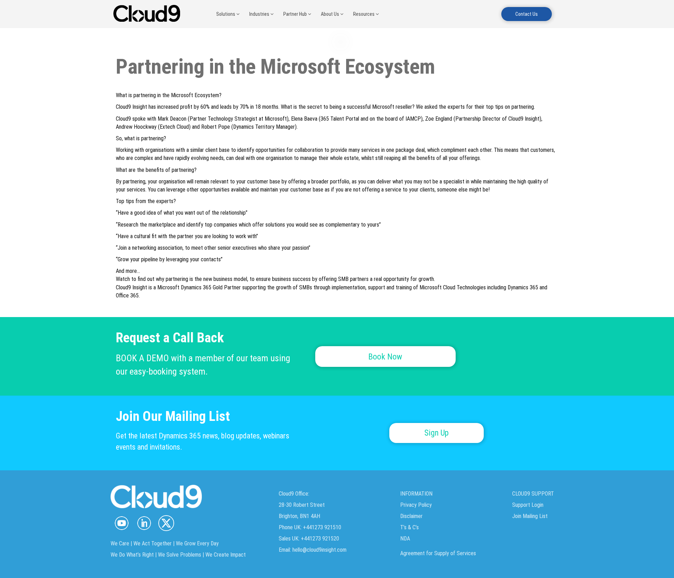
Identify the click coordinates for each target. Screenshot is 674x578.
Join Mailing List (530, 516)
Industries (259, 14)
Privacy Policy (416, 505)
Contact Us (526, 14)
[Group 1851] (166, 523)
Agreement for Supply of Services (438, 553)
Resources (364, 14)
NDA (405, 538)
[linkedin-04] (144, 523)
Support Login (527, 505)
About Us (330, 14)
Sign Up (436, 433)
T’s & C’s (409, 527)
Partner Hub (295, 14)
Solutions (226, 14)
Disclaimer (411, 516)
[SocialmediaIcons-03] (122, 523)
